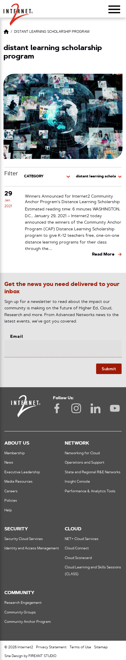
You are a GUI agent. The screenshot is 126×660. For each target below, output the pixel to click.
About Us (16, 443)
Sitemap (101, 647)
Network (77, 443)
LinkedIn (95, 408)
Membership (14, 453)
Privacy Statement (51, 647)
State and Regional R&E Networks (92, 472)
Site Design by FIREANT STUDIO (30, 656)
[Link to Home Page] (6, 32)
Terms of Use (80, 647)
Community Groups (20, 612)
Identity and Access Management (31, 548)
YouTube (115, 408)
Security (16, 529)
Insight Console (77, 482)
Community (19, 593)
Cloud (73, 529)
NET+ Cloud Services (81, 539)
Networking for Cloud (82, 453)
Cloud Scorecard (78, 558)
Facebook (57, 408)
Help (8, 510)
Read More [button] (103, 254)
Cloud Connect (77, 548)
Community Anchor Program (27, 622)
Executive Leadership (22, 472)
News (8, 462)
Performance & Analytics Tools (90, 491)
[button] (18, 12)
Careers (11, 491)
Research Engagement (23, 603)
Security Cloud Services (23, 539)
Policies (10, 501)
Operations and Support (84, 462)
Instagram (76, 408)
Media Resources (18, 482)
